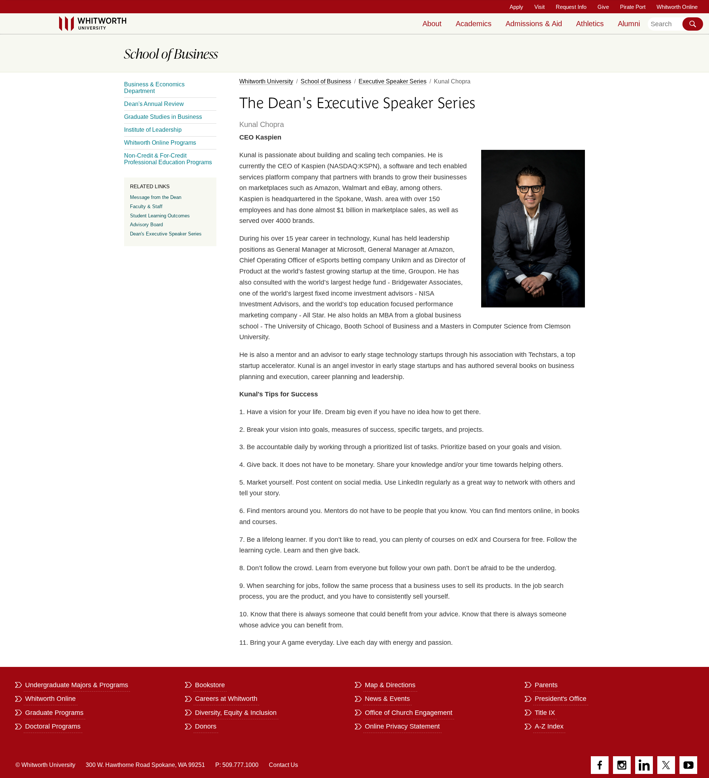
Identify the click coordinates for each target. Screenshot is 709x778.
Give (603, 7)
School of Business (326, 81)
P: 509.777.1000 (236, 765)
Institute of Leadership (153, 130)
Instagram (622, 765)
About (432, 24)
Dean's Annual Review (154, 104)
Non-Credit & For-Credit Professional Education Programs (168, 158)
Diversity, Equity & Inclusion (236, 712)
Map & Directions (390, 685)
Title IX (545, 712)
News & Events (387, 698)
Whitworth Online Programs (160, 143)
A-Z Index (549, 726)
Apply (516, 7)
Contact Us (283, 765)
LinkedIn (644, 765)
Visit (539, 7)
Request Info (571, 7)
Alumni (629, 24)
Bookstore (210, 685)
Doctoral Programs (53, 726)
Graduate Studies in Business (163, 117)
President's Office (560, 698)
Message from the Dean (155, 197)
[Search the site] (692, 24)
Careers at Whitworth (226, 698)
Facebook (600, 765)
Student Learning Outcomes (160, 215)
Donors (205, 726)
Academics (473, 24)
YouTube (688, 765)
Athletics (590, 24)
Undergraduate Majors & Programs (76, 685)
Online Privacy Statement (402, 726)
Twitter (666, 765)
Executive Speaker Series (393, 81)
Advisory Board (146, 224)
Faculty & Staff (146, 206)
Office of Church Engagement (408, 712)
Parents (546, 685)
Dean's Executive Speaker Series (166, 234)
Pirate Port (632, 7)
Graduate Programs (54, 712)
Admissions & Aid (534, 24)
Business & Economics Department (154, 87)
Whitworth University (266, 81)
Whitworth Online (677, 7)
